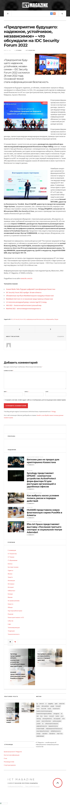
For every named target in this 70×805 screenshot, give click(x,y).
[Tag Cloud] (15, 641)
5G (37, 703)
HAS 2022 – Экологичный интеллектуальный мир (23, 305)
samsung (39, 718)
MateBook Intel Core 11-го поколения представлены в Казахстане (29, 299)
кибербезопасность (56, 731)
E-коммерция (12, 550)
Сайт (46, 391)
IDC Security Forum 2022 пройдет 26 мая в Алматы (23, 292)
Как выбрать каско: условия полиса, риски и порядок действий (43, 498)
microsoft (51, 716)
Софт (9, 624)
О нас (5, 758)
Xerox (63, 718)
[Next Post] (50, 329)
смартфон (44, 733)
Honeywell (58, 706)
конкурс (38, 733)
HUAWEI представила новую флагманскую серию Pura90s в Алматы (44, 513)
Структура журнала (10, 765)
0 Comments (30, 464)
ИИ (42, 723)
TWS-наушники (57, 718)
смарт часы (59, 733)
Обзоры (10, 607)
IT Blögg (53, 411)
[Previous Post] (19, 329)
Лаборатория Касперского (51, 723)
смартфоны (52, 733)
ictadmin (18, 50)
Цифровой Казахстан (42, 726)
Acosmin (37, 786)
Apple (56, 703)
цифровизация (40, 736)
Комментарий (8, 370)
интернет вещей (40, 728)
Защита (10, 577)
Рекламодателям (9, 762)
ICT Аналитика (30, 50)
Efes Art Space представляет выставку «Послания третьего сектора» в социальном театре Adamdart (44, 528)
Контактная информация (11, 755)
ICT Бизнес (11, 557)
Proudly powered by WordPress (15, 786)
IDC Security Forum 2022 (19, 319)
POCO (62, 716)
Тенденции (11, 631)
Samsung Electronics (47, 718)
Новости (10, 604)
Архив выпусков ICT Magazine (13, 751)
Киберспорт (11, 590)
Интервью (11, 584)
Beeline (38, 706)
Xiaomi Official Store (46, 721)
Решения (29, 470)
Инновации (11, 580)
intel (37, 716)
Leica (41, 716)
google (52, 706)
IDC (12, 319)
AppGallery (50, 703)
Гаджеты (10, 570)
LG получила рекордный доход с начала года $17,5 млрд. (26, 302)
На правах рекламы (13, 600)
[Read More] (38, 662)
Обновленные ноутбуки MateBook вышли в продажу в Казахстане (30, 296)
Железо (10, 574)
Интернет (11, 587)
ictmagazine (56, 713)
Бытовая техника (13, 567)
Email (27, 391)
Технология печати (13, 634)
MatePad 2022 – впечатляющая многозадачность (23, 309)
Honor (38, 708)
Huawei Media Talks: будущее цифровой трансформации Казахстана (30, 289)
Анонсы (10, 564)
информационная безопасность (35, 319)
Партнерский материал (34, 493)
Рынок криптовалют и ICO (35, 457)
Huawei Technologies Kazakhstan (44, 713)
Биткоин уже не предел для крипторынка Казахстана (43, 461)
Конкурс (10, 594)
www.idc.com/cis (26, 278)
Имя (5, 391)
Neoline (57, 716)
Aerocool (41, 703)
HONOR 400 (43, 708)
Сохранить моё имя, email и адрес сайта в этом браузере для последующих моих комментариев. (35, 400)
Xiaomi (38, 721)
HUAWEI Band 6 (56, 708)
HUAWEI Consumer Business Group (44, 711)
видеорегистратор (53, 726)
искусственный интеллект (43, 731)
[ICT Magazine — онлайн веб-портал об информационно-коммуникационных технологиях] (35, 5)
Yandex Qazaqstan (57, 721)
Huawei (49, 708)
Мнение (10, 597)
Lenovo (45, 716)
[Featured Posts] (10, 641)
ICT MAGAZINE (21, 779)
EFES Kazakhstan (45, 706)
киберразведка (49, 319)
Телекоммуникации (14, 627)
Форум (56, 319)
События (30, 507)
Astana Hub (61, 703)
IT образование (12, 560)
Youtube (38, 723)
